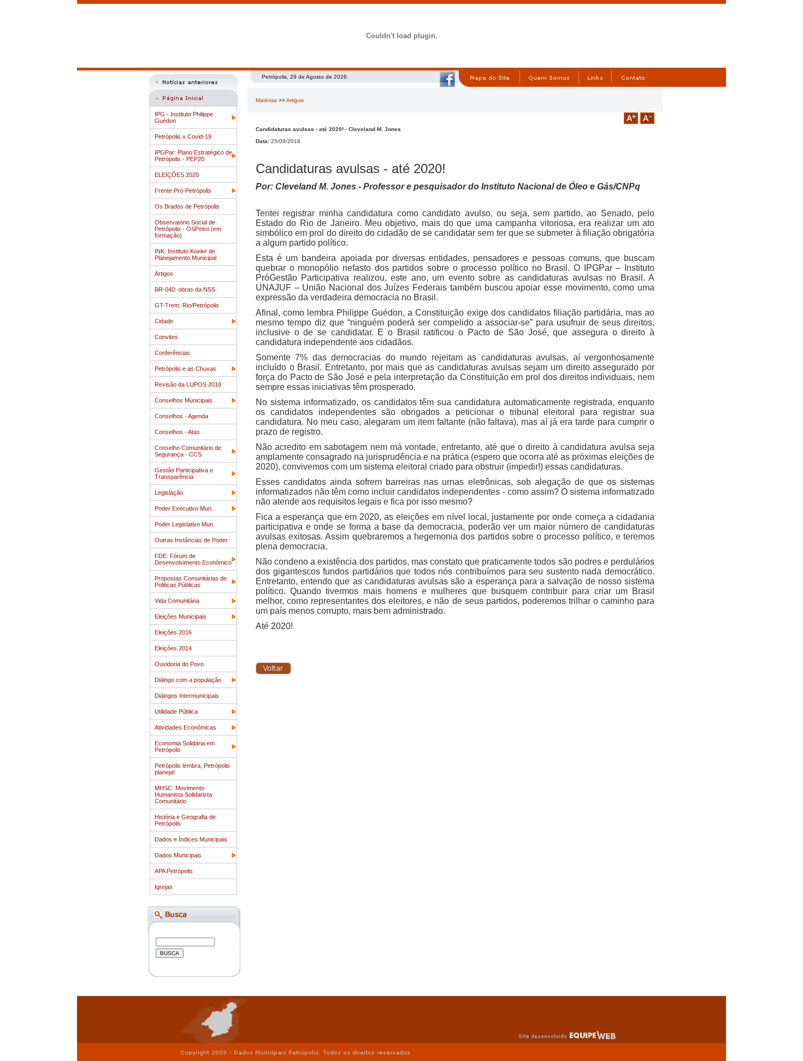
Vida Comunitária (177, 600)
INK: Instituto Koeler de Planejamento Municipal (185, 254)
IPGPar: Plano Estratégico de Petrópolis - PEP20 (193, 155)
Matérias (266, 100)
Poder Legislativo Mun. (185, 524)
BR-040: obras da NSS (185, 289)
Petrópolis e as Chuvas (185, 368)
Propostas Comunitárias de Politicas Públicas (191, 581)
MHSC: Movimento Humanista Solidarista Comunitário (183, 794)
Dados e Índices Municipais (191, 839)
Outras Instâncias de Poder (191, 540)
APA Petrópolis (174, 871)
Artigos (164, 273)
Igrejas (164, 887)
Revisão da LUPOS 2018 (188, 384)
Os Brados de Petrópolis (187, 206)
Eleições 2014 (173, 648)
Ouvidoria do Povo (179, 664)
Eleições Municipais (180, 616)
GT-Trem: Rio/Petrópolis (187, 305)
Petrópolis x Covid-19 (183, 136)
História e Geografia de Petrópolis (185, 820)
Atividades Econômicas (185, 727)
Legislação (169, 492)
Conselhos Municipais (183, 400)
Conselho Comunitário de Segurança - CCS (188, 451)
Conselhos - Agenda (181, 416)
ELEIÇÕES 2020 (177, 174)
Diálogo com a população (188, 680)
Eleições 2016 (173, 632)
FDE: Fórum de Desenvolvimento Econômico (193, 559)
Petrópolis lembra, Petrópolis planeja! (192, 768)
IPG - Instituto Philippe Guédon (184, 117)
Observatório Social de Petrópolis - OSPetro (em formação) (188, 229)
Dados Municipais (178, 855)
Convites (166, 337)
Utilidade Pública (176, 711)
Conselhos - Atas (177, 432)
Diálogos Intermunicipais (187, 695)
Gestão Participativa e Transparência (184, 473)
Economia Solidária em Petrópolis (185, 746)
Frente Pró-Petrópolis (183, 190)
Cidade (164, 321)
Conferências (172, 352)
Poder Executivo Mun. (184, 508)
